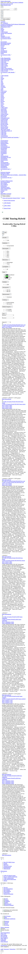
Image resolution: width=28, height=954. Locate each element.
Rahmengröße (6, 248)
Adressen (16, 24)
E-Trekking (9, 310)
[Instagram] (6, 921)
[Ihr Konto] (2, 16)
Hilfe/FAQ (5, 864)
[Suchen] (15, 9)
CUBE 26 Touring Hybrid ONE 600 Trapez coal (13, 326)
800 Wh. (9, 291)
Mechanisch (9, 304)
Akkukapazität (6, 287)
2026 (8, 284)
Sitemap (5, 880)
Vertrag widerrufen (5, 927)
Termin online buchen (5, 1)
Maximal (8, 317)
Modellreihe (5, 243)
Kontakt (5, 863)
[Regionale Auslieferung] (9, 918)
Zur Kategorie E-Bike (6, 54)
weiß (9, 279)
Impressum (6, 949)
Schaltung (5, 299)
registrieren (5, 23)
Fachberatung (6, 892)
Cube (8, 240)
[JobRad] (5, 902)
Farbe (4, 272)
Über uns (5, 887)
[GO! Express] (7, 916)
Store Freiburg (6, 890)
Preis (4, 313)
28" (7, 269)
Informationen (4, 871)
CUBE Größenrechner (8, 878)
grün (9, 276)
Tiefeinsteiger (10, 262)
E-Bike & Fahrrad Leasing (9, 875)
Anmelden (3, 21)
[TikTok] (5, 923)
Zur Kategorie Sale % (6, 169)
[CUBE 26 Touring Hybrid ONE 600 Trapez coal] (13, 324)
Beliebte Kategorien (7, 306)
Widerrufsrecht (6, 868)
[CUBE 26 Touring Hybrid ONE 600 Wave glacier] (14, 559)
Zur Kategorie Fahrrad (6, 38)
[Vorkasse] (6, 900)
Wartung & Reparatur (8, 894)
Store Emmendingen (8, 888)
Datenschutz (12, 949)
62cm (8, 257)
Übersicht (3, 24)
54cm (8, 254)
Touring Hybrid (10, 245)
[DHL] (5, 917)
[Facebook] (6, 925)
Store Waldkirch (7, 891)
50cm (8, 252)
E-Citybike (9, 309)
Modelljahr (5, 281)
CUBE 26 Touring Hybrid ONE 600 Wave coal (13, 482)
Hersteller (5, 237)
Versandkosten (4, 945)
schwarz (10, 277)
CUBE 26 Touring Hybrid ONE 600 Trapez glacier (13, 404)
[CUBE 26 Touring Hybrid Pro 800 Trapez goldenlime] (14, 618)
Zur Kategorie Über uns (6, 177)
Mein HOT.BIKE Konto (9, 862)
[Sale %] (14, 176)
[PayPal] (5, 898)
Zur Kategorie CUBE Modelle (8, 72)
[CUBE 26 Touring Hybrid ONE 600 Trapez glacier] (14, 403)
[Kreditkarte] (6, 901)
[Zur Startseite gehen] (6, 5)
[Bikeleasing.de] (7, 904)
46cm (8, 251)
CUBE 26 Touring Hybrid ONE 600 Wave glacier (13, 560)
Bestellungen (4, 25)
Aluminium (9, 297)
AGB (2, 949)
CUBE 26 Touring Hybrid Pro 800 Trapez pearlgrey (14, 698)
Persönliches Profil (9, 24)
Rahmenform (5, 259)
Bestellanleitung (7, 867)
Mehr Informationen (6, 399)
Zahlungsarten (21, 24)
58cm (8, 255)
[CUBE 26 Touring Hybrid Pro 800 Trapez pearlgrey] (14, 697)
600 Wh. (9, 290)
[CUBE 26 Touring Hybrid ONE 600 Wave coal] (13, 481)
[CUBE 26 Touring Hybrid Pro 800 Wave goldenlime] (14, 777)
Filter (5, 232)
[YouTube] (6, 922)
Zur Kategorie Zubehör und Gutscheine (10, 137)
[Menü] (2, 7)
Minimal (8, 315)
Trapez (8, 263)
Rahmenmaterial (6, 294)
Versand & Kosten (7, 866)
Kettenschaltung (10, 302)
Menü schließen (6, 19)
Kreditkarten (9, 25)
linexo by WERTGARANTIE (10, 876)
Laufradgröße (5, 266)
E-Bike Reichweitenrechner (9, 879)
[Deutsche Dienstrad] (8, 905)
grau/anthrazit (11, 274)
